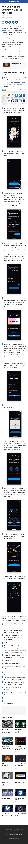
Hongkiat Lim (5, 15)
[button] (3, 22)
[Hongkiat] (14, 1)
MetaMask (4, 30)
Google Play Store (15, 82)
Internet (11, 15)
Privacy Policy (20, 834)
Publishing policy (13, 834)
